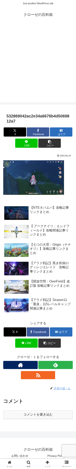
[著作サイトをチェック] (20, 365)
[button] (49, 143)
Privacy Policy (56, 455)
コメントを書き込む (38, 414)
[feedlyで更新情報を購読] (55, 365)
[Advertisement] (38, 64)
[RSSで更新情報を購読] (38, 375)
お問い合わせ (19, 455)
